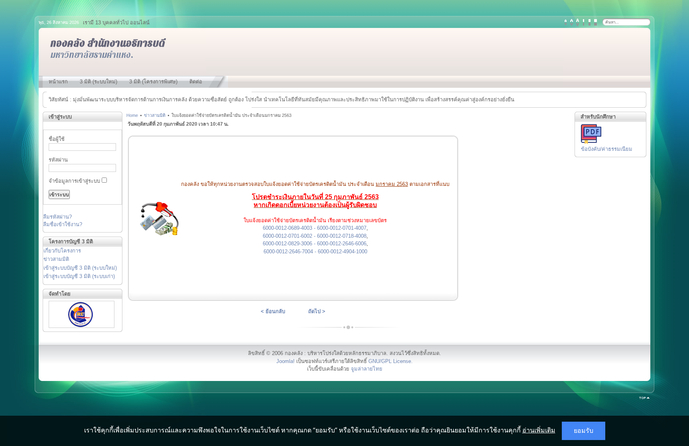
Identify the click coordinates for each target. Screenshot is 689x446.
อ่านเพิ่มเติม (538, 430)
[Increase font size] (578, 22)
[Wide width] (590, 22)
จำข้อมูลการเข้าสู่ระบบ (74, 181)
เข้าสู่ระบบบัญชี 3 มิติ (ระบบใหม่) (80, 268)
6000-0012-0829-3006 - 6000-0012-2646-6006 (314, 244)
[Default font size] (572, 22)
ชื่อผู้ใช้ (57, 139)
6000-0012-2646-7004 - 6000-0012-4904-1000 (315, 252)
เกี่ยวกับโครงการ (62, 251)
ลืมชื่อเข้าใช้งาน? (62, 224)
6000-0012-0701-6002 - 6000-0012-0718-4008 (314, 236)
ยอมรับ (583, 430)
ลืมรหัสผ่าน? (57, 217)
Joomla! (285, 361)
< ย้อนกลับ (273, 311)
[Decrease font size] (566, 22)
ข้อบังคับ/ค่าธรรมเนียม (606, 149)
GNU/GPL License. (390, 361)
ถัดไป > (316, 311)
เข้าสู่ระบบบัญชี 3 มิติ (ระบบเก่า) (79, 276)
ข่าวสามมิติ (56, 259)
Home (132, 115)
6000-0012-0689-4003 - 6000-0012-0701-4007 (314, 228)
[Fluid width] (595, 22)
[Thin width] (584, 22)
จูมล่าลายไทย (366, 369)
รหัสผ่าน (58, 160)
